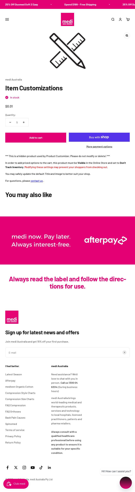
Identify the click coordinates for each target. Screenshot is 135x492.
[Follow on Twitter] (16, 467)
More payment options (99, 146)
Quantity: (10, 114)
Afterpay (10, 380)
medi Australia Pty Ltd (41, 479)
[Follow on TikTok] (41, 467)
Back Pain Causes (15, 417)
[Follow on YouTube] (32, 467)
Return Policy (13, 442)
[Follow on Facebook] (7, 467)
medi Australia (13, 79)
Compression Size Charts (19, 398)
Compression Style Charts (20, 392)
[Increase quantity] (23, 122)
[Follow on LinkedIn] (49, 467)
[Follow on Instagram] (24, 467)
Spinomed (11, 423)
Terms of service (15, 429)
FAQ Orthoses (13, 411)
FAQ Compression (15, 405)
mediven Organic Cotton (19, 386)
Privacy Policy (13, 436)
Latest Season (13, 374)
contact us (37, 180)
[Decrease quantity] (10, 122)
